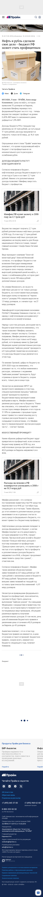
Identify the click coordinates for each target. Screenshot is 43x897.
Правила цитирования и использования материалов (19, 867)
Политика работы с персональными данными (17, 870)
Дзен (16, 93)
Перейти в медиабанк (9, 84)
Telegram (26, 93)
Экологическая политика (10, 878)
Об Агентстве (7, 792)
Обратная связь (8, 795)
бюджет (5, 661)
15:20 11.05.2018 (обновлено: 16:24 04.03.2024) (18, 36)
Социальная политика (9, 875)
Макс (7, 93)
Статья (21, 28)
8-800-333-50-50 (9, 810)
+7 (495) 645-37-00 (10, 803)
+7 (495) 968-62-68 (32, 804)
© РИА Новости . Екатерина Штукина (14, 82)
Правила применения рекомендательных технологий (19, 873)
